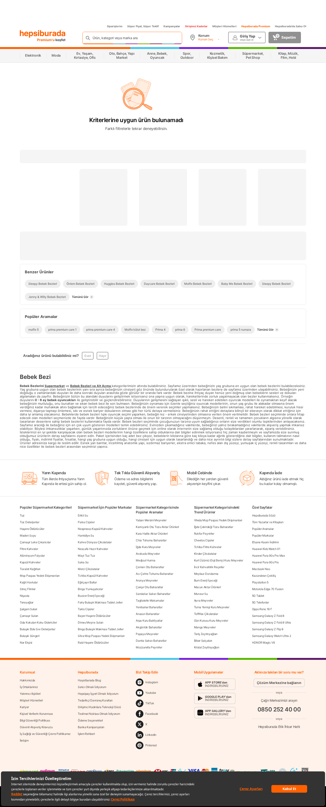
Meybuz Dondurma (206, 574)
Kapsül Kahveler (30, 562)
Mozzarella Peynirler (149, 647)
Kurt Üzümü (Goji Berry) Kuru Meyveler (218, 560)
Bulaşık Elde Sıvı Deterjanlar (37, 629)
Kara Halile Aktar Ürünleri (152, 533)
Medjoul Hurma (145, 560)
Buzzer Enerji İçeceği (91, 595)
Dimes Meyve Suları (90, 622)
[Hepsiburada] (42, 34)
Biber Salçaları (203, 640)
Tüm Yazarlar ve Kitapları (268, 522)
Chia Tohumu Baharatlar (151, 540)
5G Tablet (258, 595)
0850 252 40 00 (279, 709)
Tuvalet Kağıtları (30, 569)
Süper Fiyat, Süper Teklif (143, 26)
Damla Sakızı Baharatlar (151, 640)
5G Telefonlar (260, 602)
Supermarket (55, 386)
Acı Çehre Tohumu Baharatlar (154, 574)
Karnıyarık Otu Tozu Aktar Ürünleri (157, 527)
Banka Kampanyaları (91, 727)
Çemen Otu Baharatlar (150, 567)
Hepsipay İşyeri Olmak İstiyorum (98, 693)
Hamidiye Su (86, 535)
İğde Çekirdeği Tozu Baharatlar (213, 527)
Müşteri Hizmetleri (224, 26)
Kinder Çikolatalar (205, 553)
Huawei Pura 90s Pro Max (268, 555)
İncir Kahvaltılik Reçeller (209, 567)
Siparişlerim (114, 26)
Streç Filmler (28, 589)
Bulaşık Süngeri (30, 636)
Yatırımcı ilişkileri (30, 693)
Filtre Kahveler (29, 549)
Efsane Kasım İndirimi (265, 542)
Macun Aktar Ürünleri (207, 587)
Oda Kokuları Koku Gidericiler (38, 622)
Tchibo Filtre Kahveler (207, 547)
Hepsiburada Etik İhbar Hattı (279, 727)
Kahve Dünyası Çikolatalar (95, 542)
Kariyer (24, 707)
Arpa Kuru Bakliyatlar (149, 620)
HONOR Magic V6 (263, 642)
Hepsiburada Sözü (263, 515)
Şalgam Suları (28, 609)
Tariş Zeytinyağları (205, 634)
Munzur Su (201, 594)
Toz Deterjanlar (29, 522)
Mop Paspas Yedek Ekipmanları (40, 575)
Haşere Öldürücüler (32, 529)
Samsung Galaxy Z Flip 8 (267, 629)
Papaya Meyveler (147, 634)
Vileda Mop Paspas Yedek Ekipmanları (218, 520)
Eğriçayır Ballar (87, 582)
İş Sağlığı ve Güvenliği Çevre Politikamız (45, 734)
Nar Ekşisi (26, 642)
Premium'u (46, 40)
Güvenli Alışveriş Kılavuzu (36, 727)
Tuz (22, 515)
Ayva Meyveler (203, 600)
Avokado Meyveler (148, 553)
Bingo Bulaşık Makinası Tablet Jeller (100, 629)
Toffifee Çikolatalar (206, 614)
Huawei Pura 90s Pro (265, 562)
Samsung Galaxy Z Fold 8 (268, 616)
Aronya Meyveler (147, 580)
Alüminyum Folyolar (32, 555)
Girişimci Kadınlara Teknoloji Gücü (99, 707)
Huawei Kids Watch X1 (266, 549)
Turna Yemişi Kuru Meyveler (211, 607)
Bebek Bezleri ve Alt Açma (90, 386)
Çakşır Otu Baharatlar (149, 587)
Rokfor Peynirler (204, 533)
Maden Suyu (28, 535)
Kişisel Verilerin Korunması (36, 714)
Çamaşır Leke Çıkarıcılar (35, 542)
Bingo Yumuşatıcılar (90, 589)
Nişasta (24, 595)
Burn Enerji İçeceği (205, 580)
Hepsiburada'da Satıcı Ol (290, 26)
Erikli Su (83, 515)
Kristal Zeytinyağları (206, 647)
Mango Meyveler (205, 627)
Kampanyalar (171, 26)
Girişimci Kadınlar (196, 26)
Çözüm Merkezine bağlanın (279, 683)
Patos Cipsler (86, 522)
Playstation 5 (260, 582)
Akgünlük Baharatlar (149, 627)
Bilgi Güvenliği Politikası (35, 720)
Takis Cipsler (86, 609)
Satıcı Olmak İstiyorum (92, 687)
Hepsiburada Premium (255, 26)
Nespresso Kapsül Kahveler (95, 529)
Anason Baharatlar (147, 614)
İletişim (24, 740)
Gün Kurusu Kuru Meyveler (211, 620)
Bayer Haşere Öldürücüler (94, 616)
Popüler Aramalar (263, 529)
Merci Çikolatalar (89, 569)
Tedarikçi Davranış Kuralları (95, 700)
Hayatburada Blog (89, 680)
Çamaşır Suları (29, 616)
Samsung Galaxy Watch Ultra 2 (271, 636)
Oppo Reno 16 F (262, 609)
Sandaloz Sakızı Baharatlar (153, 594)
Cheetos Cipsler (204, 540)
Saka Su (83, 562)
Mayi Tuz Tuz (86, 555)
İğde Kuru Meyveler (148, 547)
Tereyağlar (26, 602)
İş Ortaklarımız (29, 687)
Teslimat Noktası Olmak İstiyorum (99, 714)
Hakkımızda (27, 680)
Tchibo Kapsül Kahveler (93, 575)
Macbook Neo (261, 569)
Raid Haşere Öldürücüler (93, 642)
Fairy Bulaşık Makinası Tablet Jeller (100, 602)
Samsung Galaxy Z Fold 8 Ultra (271, 622)
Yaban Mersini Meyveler (151, 520)
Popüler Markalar (263, 535)
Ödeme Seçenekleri (90, 720)
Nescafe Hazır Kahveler (93, 549)
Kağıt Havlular (29, 582)
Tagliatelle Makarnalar (150, 600)
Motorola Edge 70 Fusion (268, 589)
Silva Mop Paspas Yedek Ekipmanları (101, 636)
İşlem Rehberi (86, 734)
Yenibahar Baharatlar (149, 607)
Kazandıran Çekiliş (264, 575)
